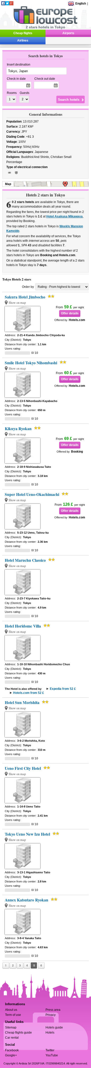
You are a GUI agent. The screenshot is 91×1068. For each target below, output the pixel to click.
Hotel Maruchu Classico (25, 560)
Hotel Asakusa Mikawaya (64, 216)
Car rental (12, 1037)
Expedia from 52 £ (63, 689)
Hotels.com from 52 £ (28, 693)
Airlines (22, 40)
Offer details (70, 313)
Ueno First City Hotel (23, 768)
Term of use (13, 1015)
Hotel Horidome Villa (23, 626)
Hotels (50, 1032)
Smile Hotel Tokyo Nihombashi (31, 363)
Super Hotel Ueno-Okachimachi (32, 494)
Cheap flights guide (18, 1032)
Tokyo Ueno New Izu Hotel (27, 834)
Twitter (50, 1050)
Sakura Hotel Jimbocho (25, 297)
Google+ (11, 1055)
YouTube (52, 1055)
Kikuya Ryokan (18, 428)
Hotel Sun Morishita (22, 702)
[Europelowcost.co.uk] (45, 23)
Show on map (17, 302)
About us (11, 1010)
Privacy (51, 1015)
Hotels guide (54, 1027)
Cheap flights (22, 33)
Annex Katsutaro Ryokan (26, 900)
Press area (53, 1010)
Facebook (12, 1050)
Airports (68, 33)
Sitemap (10, 1027)
